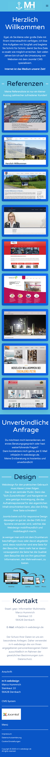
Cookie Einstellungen (11, 741)
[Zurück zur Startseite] (25, 6)
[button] (47, 6)
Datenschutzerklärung (12, 737)
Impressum (7, 734)
